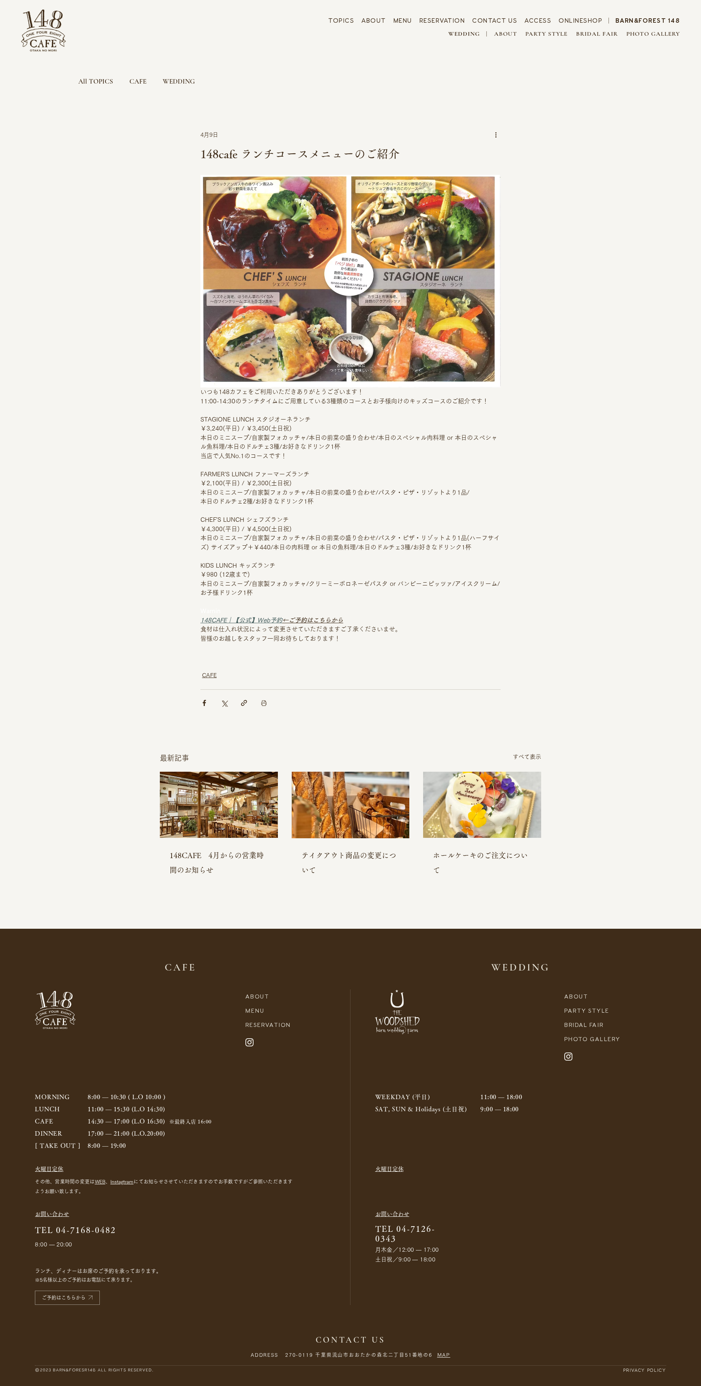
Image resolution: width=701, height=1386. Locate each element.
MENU (403, 20)
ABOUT (373, 20)
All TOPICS (95, 81)
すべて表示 (527, 757)
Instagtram (121, 1181)
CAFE (137, 81)
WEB (100, 1181)
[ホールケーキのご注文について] (482, 805)
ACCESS (538, 20)
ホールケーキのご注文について (480, 863)
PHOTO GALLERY (653, 33)
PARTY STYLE (546, 33)
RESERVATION (442, 20)
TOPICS (341, 20)
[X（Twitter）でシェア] (224, 703)
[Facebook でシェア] (204, 703)
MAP (443, 1354)
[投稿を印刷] (264, 703)
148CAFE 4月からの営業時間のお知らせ (217, 863)
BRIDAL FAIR (597, 33)
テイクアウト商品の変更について (348, 863)
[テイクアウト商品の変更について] (351, 805)
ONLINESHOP (580, 20)
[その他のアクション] (496, 135)
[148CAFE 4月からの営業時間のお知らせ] (219, 805)
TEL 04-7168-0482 (75, 1230)
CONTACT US (494, 20)
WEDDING (179, 81)
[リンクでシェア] (244, 703)
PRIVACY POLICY (644, 1370)
